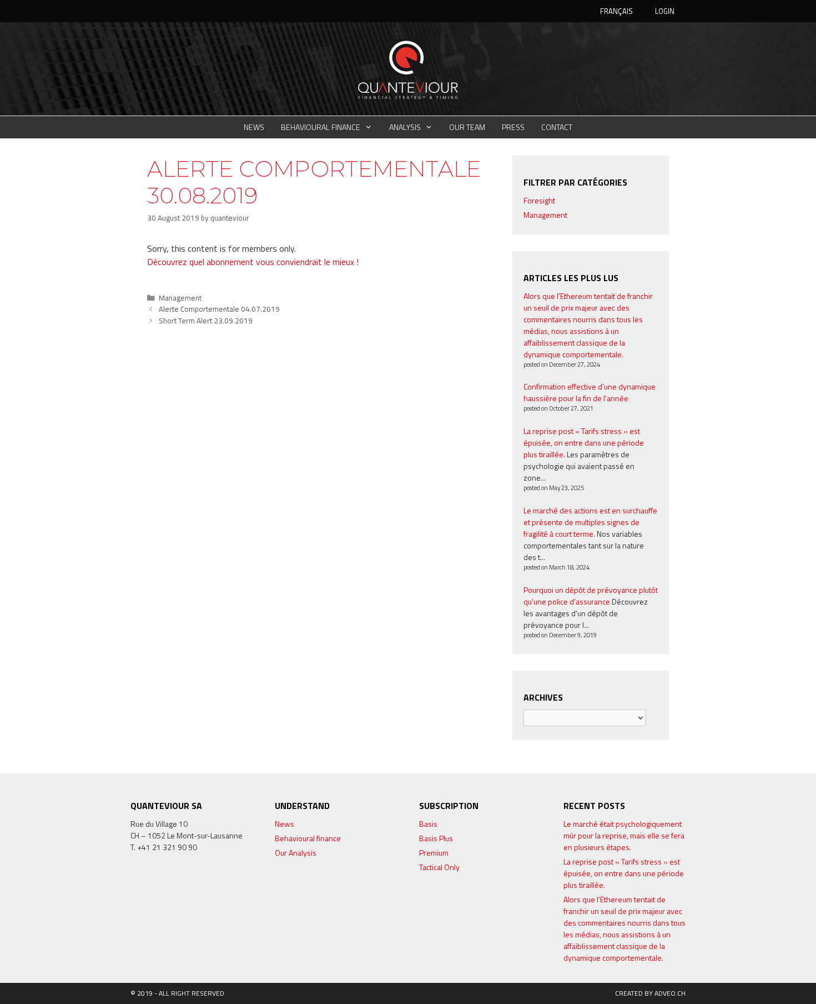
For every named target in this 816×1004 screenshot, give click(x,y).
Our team (467, 127)
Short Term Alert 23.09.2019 (206, 320)
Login (664, 11)
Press (513, 127)
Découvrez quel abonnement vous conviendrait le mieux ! (253, 261)
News (254, 127)
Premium (434, 852)
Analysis (405, 127)
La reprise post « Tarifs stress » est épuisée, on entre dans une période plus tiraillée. (583, 442)
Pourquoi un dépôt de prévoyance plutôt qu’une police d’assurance (590, 595)
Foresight (539, 200)
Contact (556, 127)
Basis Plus (436, 838)
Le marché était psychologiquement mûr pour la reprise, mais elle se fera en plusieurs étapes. (623, 835)
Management (180, 297)
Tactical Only (439, 867)
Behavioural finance (320, 127)
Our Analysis (295, 852)
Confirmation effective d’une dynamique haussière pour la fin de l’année (589, 392)
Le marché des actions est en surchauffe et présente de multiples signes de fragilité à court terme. (590, 522)
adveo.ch (670, 993)
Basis (428, 824)
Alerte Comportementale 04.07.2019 (219, 308)
